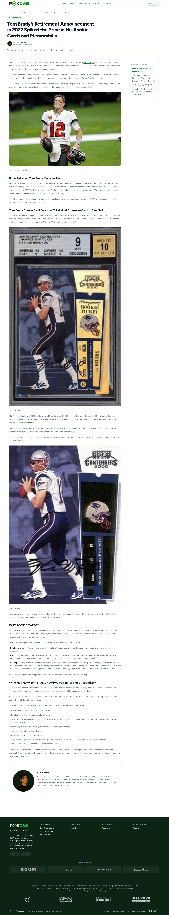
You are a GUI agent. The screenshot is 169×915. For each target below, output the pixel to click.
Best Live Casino (46, 834)
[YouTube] (28, 854)
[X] (18, 854)
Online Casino (67, 3)
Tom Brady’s (88, 62)
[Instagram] (23, 854)
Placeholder (106, 828)
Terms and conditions (138, 911)
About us (97, 3)
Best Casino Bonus (47, 831)
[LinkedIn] (39, 791)
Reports (12, 183)
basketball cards (27, 422)
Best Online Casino (47, 828)
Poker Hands (75, 828)
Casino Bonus (84, 3)
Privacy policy (125, 911)
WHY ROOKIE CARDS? (142, 85)
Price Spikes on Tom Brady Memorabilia (143, 70)
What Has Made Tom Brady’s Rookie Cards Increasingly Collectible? (144, 92)
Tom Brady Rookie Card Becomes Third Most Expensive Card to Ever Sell (144, 78)
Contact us (110, 3)
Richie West (23, 42)
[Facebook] (12, 854)
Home (9, 13)
